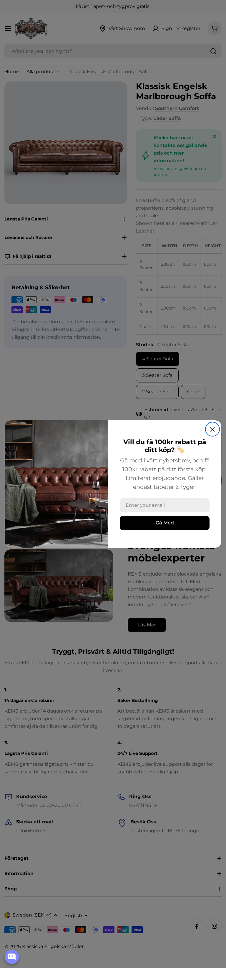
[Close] (212, 429)
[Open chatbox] (12, 957)
